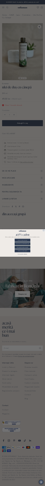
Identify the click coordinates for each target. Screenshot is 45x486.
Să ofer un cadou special (22, 250)
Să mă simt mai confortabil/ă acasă (22, 243)
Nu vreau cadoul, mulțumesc (22, 254)
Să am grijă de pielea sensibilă (22, 247)
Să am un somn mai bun (22, 240)
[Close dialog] (44, 230)
